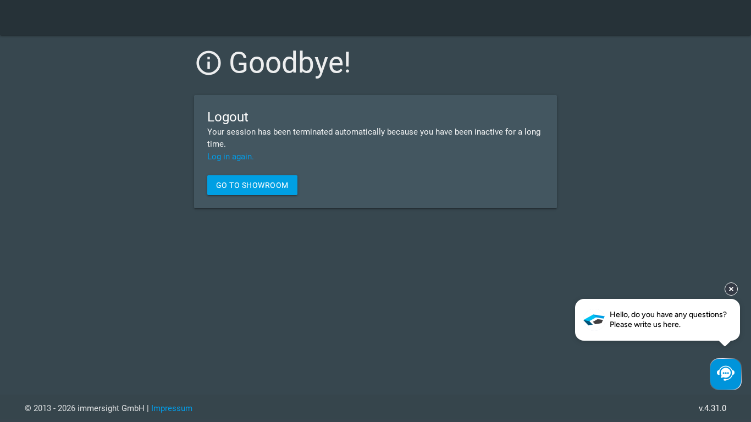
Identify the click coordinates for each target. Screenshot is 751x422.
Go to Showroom (252, 185)
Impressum (171, 408)
